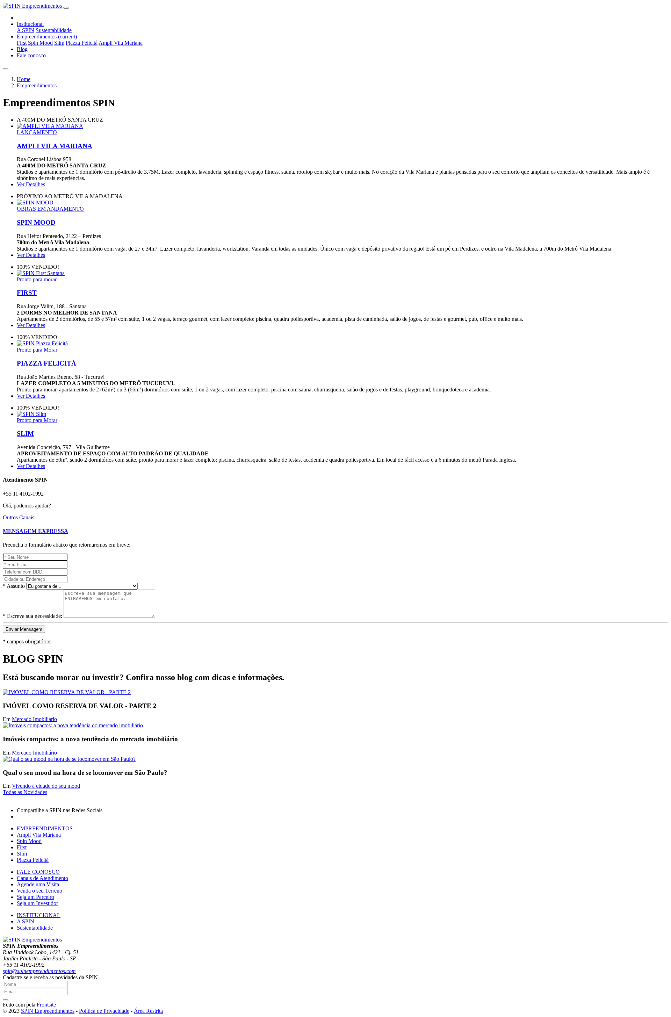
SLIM (25, 433)
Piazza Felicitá (82, 43)
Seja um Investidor (37, 903)
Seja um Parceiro (35, 897)
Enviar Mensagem (24, 629)
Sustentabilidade (54, 30)
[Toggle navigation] (66, 8)
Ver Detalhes (31, 184)
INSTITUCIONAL (38, 915)
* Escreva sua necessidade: (32, 616)
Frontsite (46, 1005)
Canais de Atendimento (42, 878)
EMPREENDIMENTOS (45, 828)
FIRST (27, 292)
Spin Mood (40, 43)
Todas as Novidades (25, 792)
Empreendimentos (37, 85)
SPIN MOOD (36, 222)
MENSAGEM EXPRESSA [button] (35, 531)
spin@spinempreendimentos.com (39, 971)
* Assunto (14, 586)
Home (23, 79)
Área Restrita (148, 1011)
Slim (59, 43)
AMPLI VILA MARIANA (54, 146)
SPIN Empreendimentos (47, 1011)
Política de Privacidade (104, 1011)
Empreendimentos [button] (47, 36)
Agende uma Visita (38, 884)
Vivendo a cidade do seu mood (46, 786)
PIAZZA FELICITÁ (46, 363)
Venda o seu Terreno (39, 891)
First (22, 43)
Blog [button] (22, 49)
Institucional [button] (30, 24)
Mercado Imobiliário (34, 719)
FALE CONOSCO (38, 872)
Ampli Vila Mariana (121, 43)
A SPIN (25, 30)
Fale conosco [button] (31, 55)
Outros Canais (18, 517)
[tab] (335, 531)
